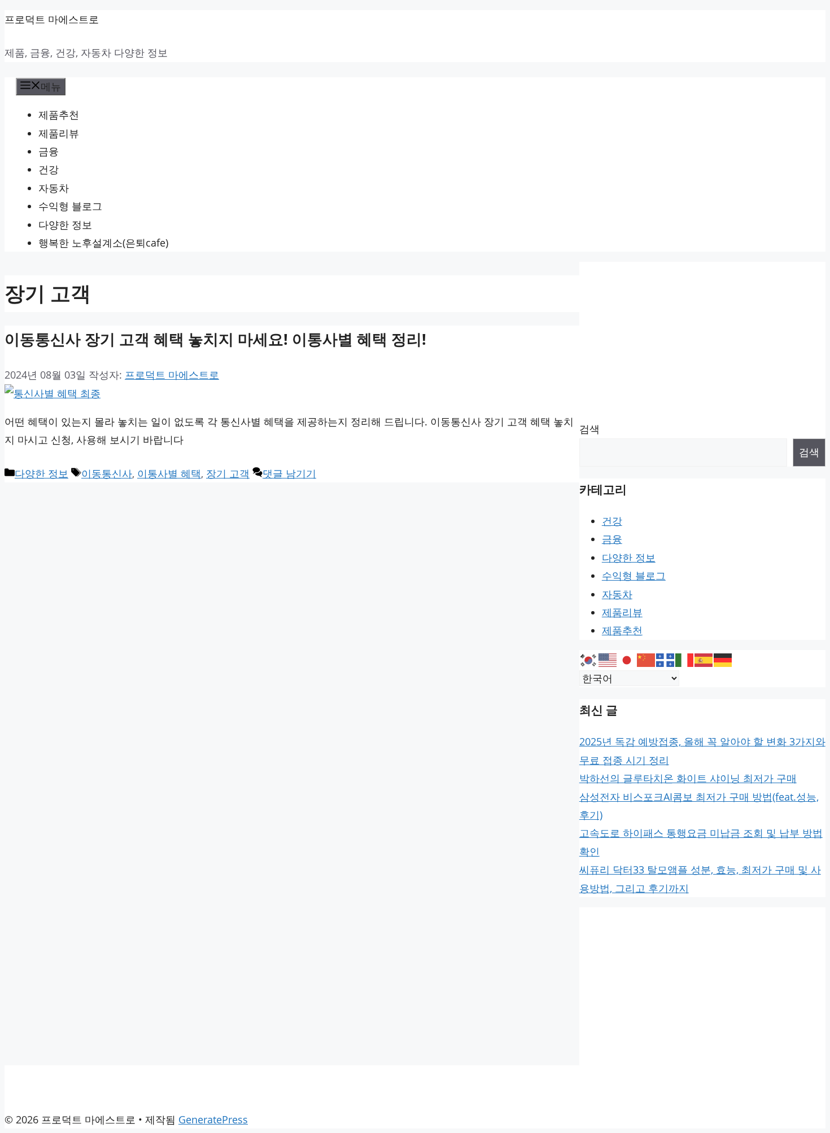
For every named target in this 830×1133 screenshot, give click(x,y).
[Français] (665, 659)
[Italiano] (684, 659)
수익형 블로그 (70, 206)
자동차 (53, 188)
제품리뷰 (58, 133)
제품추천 (58, 114)
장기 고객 (228, 473)
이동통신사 (106, 473)
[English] (608, 659)
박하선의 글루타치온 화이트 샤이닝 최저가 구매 (688, 778)
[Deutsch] (723, 659)
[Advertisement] (702, 341)
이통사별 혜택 (169, 473)
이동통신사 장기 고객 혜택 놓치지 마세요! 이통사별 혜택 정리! (215, 338)
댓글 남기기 (289, 473)
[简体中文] (646, 659)
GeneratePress (213, 1119)
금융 (48, 151)
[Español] (704, 659)
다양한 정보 (65, 224)
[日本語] (627, 659)
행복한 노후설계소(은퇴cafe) (103, 242)
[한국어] (589, 659)
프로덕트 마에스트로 (52, 19)
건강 (48, 169)
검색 (589, 429)
